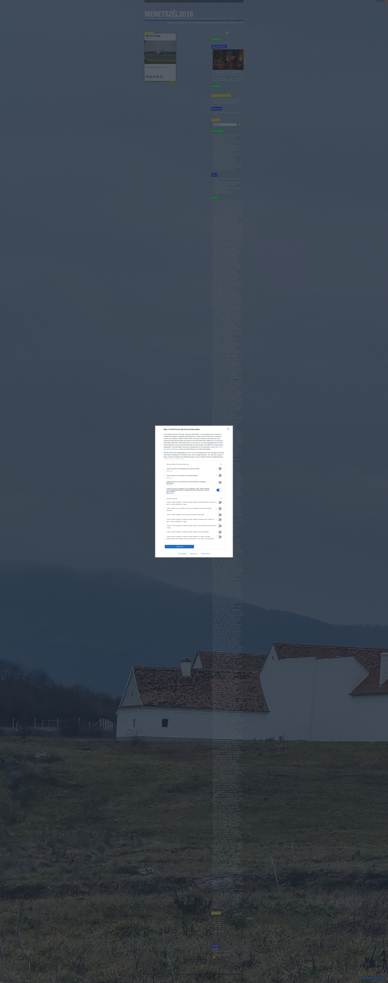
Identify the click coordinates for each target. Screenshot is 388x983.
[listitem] (194, 464)
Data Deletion (182, 553)
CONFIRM (179, 546)
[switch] (219, 468)
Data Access (194, 553)
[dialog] (194, 491)
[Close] (229, 429)
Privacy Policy (205, 553)
